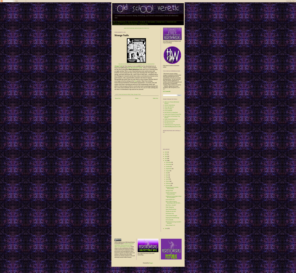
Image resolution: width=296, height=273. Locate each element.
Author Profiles (168, 109)
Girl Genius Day (170, 213)
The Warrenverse (168, 123)
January (168, 185)
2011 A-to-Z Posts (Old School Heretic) (171, 102)
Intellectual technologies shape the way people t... (173, 197)
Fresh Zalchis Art (170, 199)
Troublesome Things (143, 24)
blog (135, 81)
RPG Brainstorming (122, 21)
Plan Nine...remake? (171, 205)
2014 (166, 156)
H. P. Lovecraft (166, 91)
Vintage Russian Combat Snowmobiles (172, 188)
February (168, 183)
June (167, 175)
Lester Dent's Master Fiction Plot (172, 114)
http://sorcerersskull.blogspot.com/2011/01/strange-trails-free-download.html (136, 64)
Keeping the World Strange (172, 217)
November (169, 164)
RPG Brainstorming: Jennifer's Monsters (173, 222)
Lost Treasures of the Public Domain (129, 24)
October (168, 166)
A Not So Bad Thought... (172, 215)
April (167, 179)
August (168, 170)
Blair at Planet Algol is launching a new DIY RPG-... (173, 202)
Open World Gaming (171, 209)
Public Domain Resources (171, 119)
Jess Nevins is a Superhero (171, 112)
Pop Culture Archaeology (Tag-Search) (172, 116)
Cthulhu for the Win (171, 211)
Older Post (155, 98)
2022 (166, 152)
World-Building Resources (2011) (172, 126)
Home (114, 21)
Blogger (151, 263)
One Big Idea (142, 21)
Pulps (132, 94)
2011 (166, 160)
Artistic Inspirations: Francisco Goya (171, 193)
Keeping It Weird (116, 24)
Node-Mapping (170, 207)
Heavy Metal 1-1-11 (170, 225)
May (167, 177)
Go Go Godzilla (169, 219)
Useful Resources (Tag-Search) (172, 124)
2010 (166, 228)
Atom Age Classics (161, 21)
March (168, 181)
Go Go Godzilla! (168, 110)
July (167, 173)
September (169, 168)
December (168, 162)
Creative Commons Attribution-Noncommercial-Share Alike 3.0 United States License (124, 245)
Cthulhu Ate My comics (171, 21)
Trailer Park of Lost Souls (133, 21)
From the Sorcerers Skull (124, 94)
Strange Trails (118, 66)
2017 (166, 154)
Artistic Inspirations (151, 21)
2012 (166, 158)
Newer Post (118, 98)
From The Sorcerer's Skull (134, 67)
